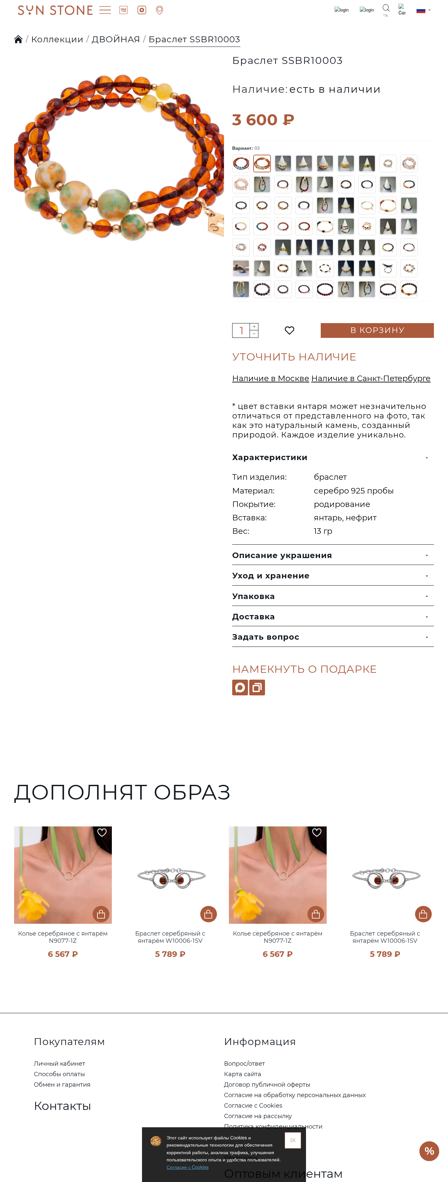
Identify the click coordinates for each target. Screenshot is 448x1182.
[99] (409, 289)
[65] (283, 268)
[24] (325, 205)
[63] (262, 268)
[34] (304, 226)
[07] (346, 163)
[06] (325, 163)
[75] (388, 268)
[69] (325, 268)
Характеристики (270, 457)
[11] (241, 184)
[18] (388, 184)
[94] (304, 289)
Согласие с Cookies (188, 1167)
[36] (346, 226)
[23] (304, 205)
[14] (304, 184)
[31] (241, 226)
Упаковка (253, 596)
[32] (262, 226)
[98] (388, 289)
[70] (346, 268)
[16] (346, 184)
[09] (388, 163)
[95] (325, 289)
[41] (409, 226)
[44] (262, 247)
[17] (367, 184)
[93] (283, 289)
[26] (346, 205)
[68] (304, 268)
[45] (283, 247)
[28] (388, 205)
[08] (367, 163)
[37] (367, 226)
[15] (325, 184)
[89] (409, 268)
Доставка (253, 616)
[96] (346, 289)
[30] (409, 205)
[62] (241, 268)
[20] (241, 205)
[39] (388, 226)
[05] (304, 163)
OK (293, 1140)
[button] (20, 883)
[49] (367, 247)
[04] (283, 163)
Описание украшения (282, 555)
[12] (262, 184)
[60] (388, 247)
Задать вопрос (265, 637)
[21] (262, 205)
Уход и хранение (271, 575)
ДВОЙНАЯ (116, 39)
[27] (367, 205)
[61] (409, 247)
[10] (409, 163)
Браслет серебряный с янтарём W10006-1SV (170, 937)
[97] (367, 289)
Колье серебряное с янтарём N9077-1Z (63, 937)
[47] (325, 247)
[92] (262, 289)
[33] (283, 226)
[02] (241, 163)
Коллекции (57, 39)
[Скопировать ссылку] (257, 687)
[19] (409, 184)
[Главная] (18, 40)
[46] (304, 247)
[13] (283, 184)
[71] (367, 268)
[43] (241, 247)
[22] (283, 205)
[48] (346, 247)
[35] (325, 226)
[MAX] (240, 687)
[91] (241, 289)
